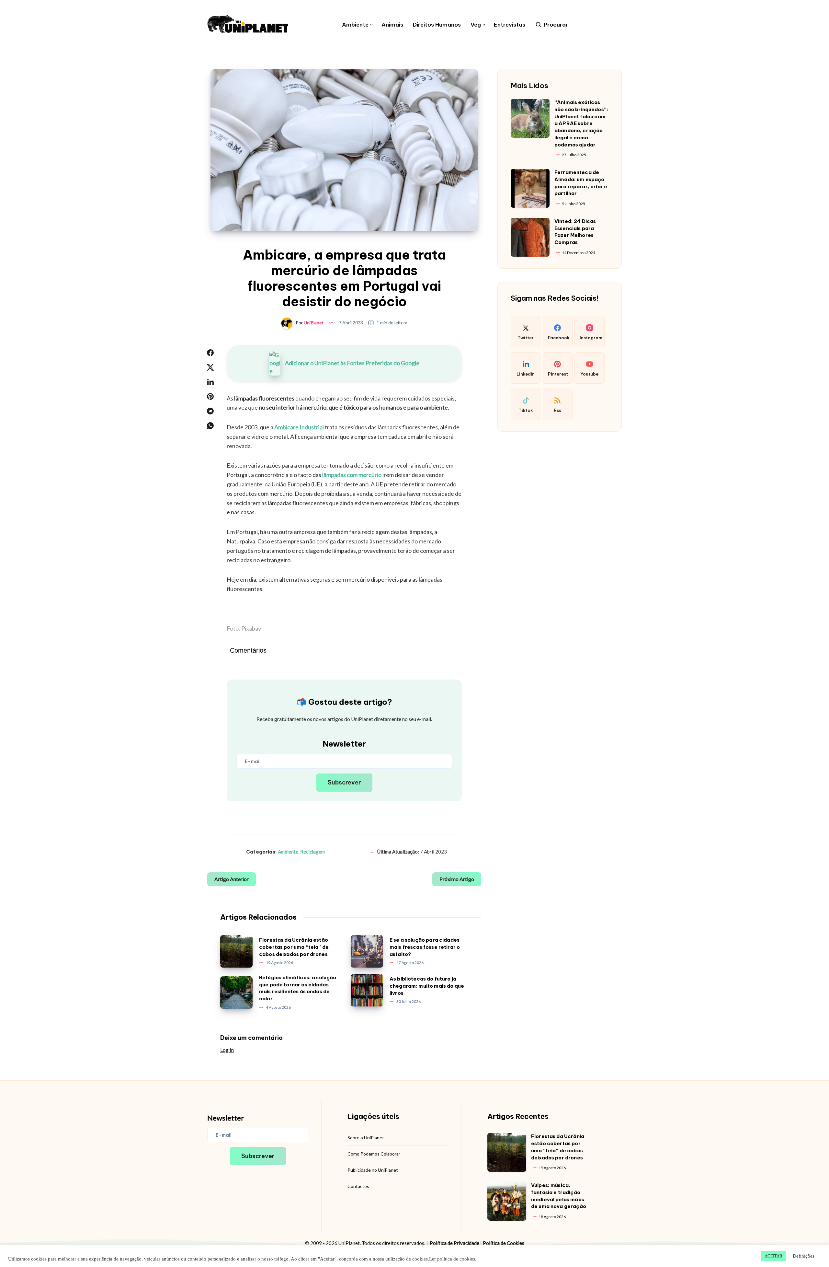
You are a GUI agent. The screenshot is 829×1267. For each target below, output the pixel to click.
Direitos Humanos (437, 24)
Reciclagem (312, 851)
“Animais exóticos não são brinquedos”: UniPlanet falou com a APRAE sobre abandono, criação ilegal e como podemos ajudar (581, 123)
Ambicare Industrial (299, 427)
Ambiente (355, 24)
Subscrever (344, 782)
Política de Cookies (503, 1243)
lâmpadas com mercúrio (351, 474)
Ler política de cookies (452, 1258)
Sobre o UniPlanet (365, 1137)
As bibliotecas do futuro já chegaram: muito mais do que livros (427, 986)
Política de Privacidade (454, 1243)
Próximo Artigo (456, 879)
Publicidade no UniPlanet (372, 1170)
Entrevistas (509, 24)
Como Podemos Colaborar (373, 1154)
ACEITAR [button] (773, 1255)
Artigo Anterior (231, 879)
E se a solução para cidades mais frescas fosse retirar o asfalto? (425, 947)
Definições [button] (803, 1256)
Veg (476, 24)
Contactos (358, 1186)
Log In (227, 1050)
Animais (392, 24)
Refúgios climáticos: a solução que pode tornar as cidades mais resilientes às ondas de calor (297, 988)
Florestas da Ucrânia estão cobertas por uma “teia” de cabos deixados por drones (294, 947)
